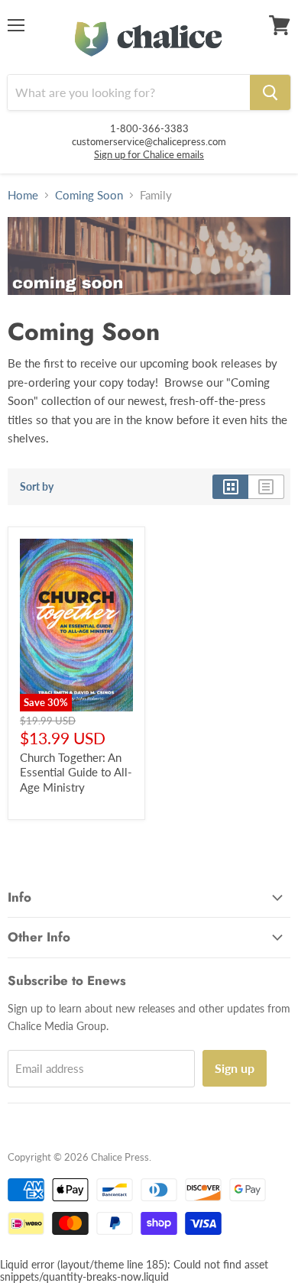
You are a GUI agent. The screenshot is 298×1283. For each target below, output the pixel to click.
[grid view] (230, 487)
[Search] (270, 92)
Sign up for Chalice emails (149, 154)
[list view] (266, 487)
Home (23, 195)
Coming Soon (89, 195)
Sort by (36, 487)
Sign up (234, 1068)
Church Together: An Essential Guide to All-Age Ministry (76, 772)
